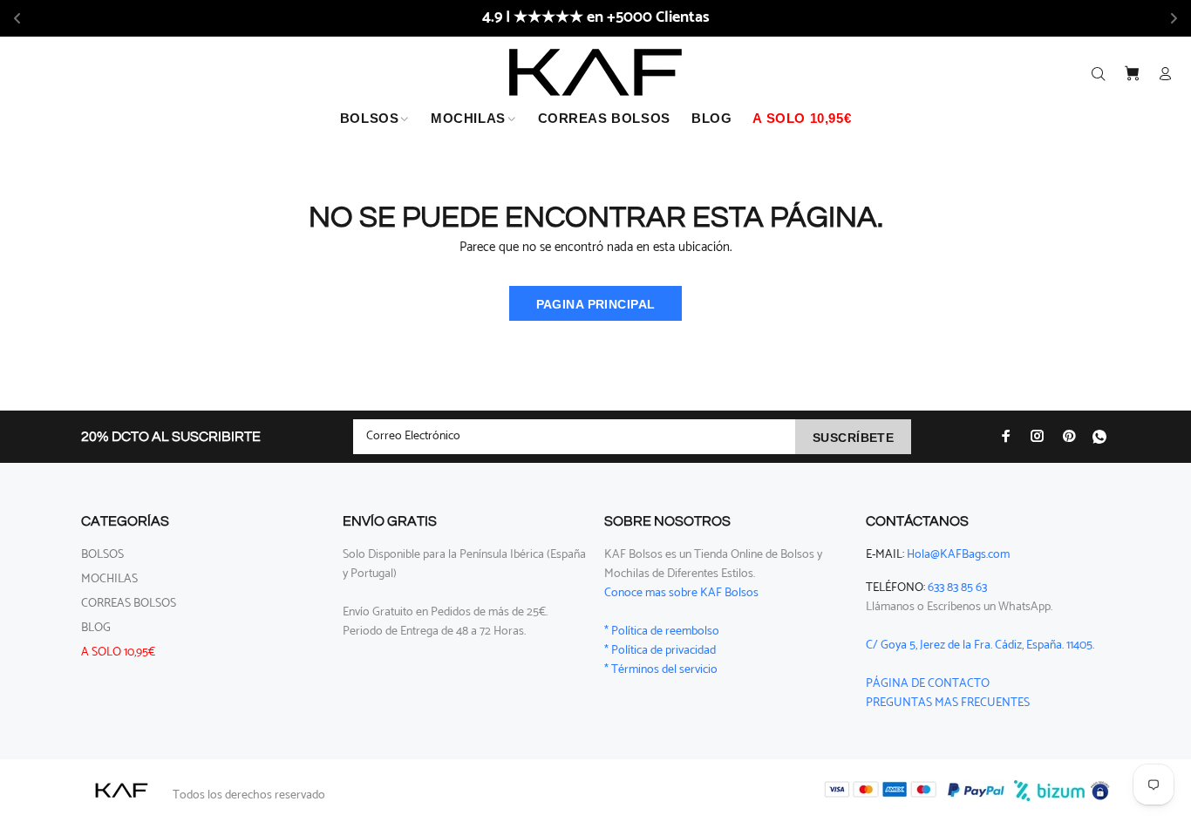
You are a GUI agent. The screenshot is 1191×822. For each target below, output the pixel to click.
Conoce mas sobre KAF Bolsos (681, 593)
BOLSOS (102, 555)
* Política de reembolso (661, 632)
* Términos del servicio (661, 670)
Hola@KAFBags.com (958, 555)
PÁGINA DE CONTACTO (928, 684)
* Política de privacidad (660, 651)
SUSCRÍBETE (853, 438)
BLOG (96, 628)
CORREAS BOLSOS (128, 604)
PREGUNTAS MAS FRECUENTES (948, 703)
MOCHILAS (109, 579)
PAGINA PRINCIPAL (596, 304)
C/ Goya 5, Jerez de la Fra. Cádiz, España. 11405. (980, 645)
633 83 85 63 (957, 588)
